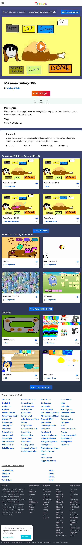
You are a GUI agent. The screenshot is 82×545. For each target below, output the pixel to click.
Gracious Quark (51, 221)
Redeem (46, 497)
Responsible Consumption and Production (29, 428)
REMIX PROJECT (41, 93)
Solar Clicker (48, 375)
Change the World (29, 448)
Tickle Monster (27, 406)
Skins (51, 470)
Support (32, 494)
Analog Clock (66, 441)
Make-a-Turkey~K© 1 (51, 183)
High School (74, 507)
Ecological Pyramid (49, 441)
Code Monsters (8, 448)
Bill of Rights (66, 438)
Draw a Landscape (49, 435)
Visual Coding (7, 470)
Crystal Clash (66, 400)
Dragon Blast (7, 422)
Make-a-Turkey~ (49, 218)
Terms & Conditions (18, 542)
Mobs (51, 480)
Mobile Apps (33, 502)
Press (31, 497)
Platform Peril (47, 409)
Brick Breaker (7, 445)
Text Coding (6, 480)
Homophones (46, 445)
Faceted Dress (51, 378)
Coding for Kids (10, 12)
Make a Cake (7, 375)
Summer (46, 517)
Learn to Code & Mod (13, 465)
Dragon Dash (7, 432)
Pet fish (5, 261)
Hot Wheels (6, 429)
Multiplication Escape (50, 448)
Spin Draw (65, 416)
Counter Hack (7, 435)
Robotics (5, 477)
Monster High (27, 435)
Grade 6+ (5, 409)
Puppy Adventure (48, 461)
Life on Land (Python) (50, 413)
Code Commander (29, 451)
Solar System (46, 457)
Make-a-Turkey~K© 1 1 (10, 218)
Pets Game (25, 441)
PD (71, 525)
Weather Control (28, 400)
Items (51, 473)
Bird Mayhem (66, 409)
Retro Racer (46, 400)
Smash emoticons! (50, 261)
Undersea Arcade (68, 413)
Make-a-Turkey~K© (9, 183)
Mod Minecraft (8, 441)
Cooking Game (27, 445)
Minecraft (6, 473)
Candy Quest (7, 425)
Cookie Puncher (8, 339)
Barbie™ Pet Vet (8, 413)
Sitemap (32, 504)
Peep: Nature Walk (69, 435)
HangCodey (47, 296)
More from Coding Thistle (41, 309)
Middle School (75, 504)
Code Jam (59, 533)
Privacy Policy (31, 542)
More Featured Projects (41, 387)
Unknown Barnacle (12, 221)
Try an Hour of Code (12, 395)
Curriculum (47, 492)
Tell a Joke (65, 406)
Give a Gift (46, 494)
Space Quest (26, 438)
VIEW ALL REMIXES (41, 231)
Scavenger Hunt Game (10, 296)
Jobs (30, 499)
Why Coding (47, 499)
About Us (32, 492)
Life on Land (26, 416)
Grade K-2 (6, 403)
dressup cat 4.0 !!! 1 (50, 339)
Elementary (74, 502)
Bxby (47, 186)
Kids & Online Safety (44, 542)
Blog (30, 489)
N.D (6, 378)
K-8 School (74, 517)
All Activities (7, 400)
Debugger (65, 422)
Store (31, 512)
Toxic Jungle (7, 438)
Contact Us (64, 542)
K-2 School (74, 515)
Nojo (6, 343)
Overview (46, 489)
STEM (63, 425)
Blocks (51, 477)
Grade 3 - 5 (6, 406)
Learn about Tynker (70, 12)
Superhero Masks (48, 438)
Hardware (65, 445)
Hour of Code (61, 535)
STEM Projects (75, 530)
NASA (63, 403)
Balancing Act (27, 403)
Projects (22, 12)
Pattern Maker (67, 419)
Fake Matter (50, 343)
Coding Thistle (13, 88)
